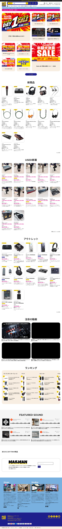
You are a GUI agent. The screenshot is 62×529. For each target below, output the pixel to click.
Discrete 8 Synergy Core (43, 200)
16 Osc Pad (10, 426)
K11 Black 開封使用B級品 (30, 278)
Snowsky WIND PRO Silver (31, 121)
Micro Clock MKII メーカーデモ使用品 (18, 255)
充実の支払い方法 (48, 4)
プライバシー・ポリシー (14, 527)
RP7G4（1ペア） (7, 223)
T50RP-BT (28, 98)
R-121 (43, 176)
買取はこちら (53, 231)
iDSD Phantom (17, 98)
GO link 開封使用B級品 (6, 278)
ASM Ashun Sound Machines (5, 426)
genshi (32, 426)
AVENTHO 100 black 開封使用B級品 (55, 255)
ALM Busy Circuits (33, 438)
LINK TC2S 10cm (41, 121)
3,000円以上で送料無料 (42, 4)
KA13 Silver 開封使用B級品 (30, 254)
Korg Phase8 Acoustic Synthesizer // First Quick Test (39, 426)
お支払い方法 (31, 527)
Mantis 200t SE (17, 144)
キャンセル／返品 (25, 527)
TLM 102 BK (19, 176)
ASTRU (51, 98)
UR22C (7, 176)
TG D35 (55, 176)
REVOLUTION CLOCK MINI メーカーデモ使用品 (7, 255)
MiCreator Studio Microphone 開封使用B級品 (19, 303)
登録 (39, 466)
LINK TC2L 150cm (17, 121)
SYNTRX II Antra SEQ (7, 438)
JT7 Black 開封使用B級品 (18, 278)
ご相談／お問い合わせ (37, 527)
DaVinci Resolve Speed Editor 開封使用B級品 (42, 279)
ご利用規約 (20, 527)
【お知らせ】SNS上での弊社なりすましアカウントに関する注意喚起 (31, 0)
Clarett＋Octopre (31, 200)
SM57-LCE (31, 176)
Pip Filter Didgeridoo (38, 438)
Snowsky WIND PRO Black (55, 121)
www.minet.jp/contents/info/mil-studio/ (37, 502)
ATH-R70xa (19, 223)
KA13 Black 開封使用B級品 (42, 254)
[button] (58, 387)
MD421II (19, 200)
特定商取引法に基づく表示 (5, 527)
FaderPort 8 (55, 200)
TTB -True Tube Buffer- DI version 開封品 (55, 279)
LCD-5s (39, 98)
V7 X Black (4, 98)
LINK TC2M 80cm (5, 121)
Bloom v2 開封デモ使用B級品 (7, 302)
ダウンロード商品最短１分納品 (56, 4)
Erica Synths (3, 438)
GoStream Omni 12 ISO (6, 144)
